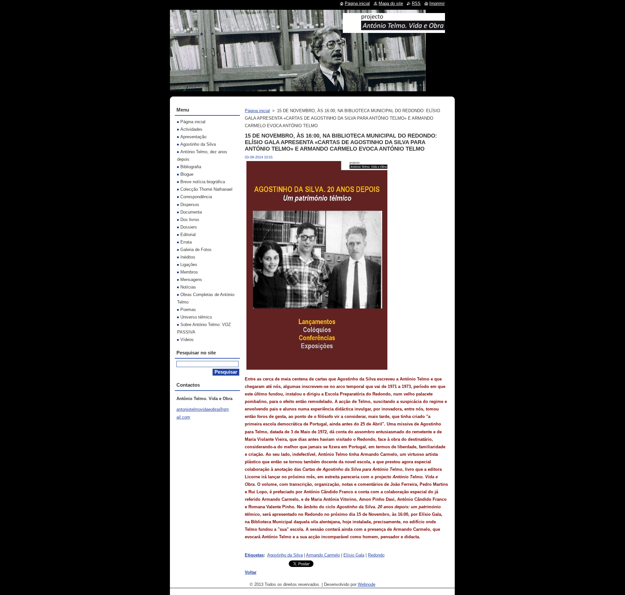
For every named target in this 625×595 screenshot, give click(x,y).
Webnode (366, 584)
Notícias (188, 287)
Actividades (191, 129)
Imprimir (437, 3)
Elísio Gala (353, 555)
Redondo (376, 555)
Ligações (188, 264)
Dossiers (188, 227)
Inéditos (187, 257)
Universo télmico (196, 317)
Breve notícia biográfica (202, 181)
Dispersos (189, 204)
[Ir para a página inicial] (394, 30)
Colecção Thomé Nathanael (206, 189)
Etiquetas (254, 555)
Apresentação (193, 136)
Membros (189, 272)
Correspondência (196, 196)
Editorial (188, 234)
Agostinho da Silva (285, 555)
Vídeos (187, 339)
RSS (416, 3)
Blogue (186, 174)
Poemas (188, 309)
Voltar (251, 572)
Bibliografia (190, 166)
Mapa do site (391, 3)
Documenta (191, 212)
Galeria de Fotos (196, 249)
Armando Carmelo (323, 555)
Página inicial (257, 110)
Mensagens (191, 279)
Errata (186, 242)
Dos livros (189, 219)
